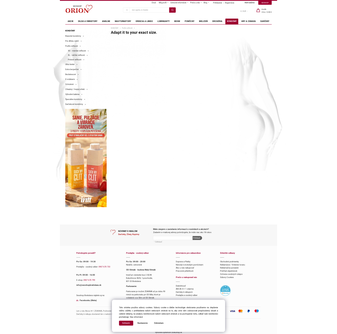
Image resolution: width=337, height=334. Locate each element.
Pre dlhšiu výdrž (72, 41)
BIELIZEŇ (203, 21)
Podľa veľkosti (71, 46)
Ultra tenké (70, 64)
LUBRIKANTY (163, 21)
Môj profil (163, 3)
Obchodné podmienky (229, 261)
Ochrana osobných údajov (231, 274)
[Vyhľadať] (126, 10)
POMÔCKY (189, 21)
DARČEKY (264, 21)
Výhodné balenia (72, 94)
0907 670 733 (104, 267)
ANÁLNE (106, 21)
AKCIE (70, 21)
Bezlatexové (70, 74)
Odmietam (158, 323)
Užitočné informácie (178, 3)
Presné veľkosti (74, 59)
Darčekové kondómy (74, 104)
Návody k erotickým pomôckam (189, 265)
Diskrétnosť (181, 286)
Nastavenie (142, 323)
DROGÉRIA (217, 21)
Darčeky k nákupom (184, 292)
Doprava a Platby (183, 261)
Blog (205, 3)
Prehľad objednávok (228, 271)
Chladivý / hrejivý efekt (75, 89)
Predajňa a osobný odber (186, 295)
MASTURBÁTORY (123, 21)
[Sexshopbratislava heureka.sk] (225, 290)
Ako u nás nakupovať (185, 268)
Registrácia (229, 3)
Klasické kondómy (73, 36)
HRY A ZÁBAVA (248, 21)
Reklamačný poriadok (229, 268)
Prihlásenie (217, 3)
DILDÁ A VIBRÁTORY (87, 21)
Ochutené (69, 84)
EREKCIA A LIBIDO (144, 21)
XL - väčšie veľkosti (76, 55)
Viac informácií (136, 317)
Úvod (154, 3)
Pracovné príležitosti (184, 271)
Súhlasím (126, 323)
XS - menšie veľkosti (77, 51)
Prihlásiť (196, 238)
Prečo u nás (195, 3)
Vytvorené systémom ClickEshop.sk (168, 332)
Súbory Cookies (227, 277)
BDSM (177, 21)
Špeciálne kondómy (73, 99)
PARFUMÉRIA (250, 3)
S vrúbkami (70, 79)
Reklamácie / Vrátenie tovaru (232, 265)
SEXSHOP (265, 3)
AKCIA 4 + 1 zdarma (185, 289)
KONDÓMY (232, 21)
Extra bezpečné (72, 69)
